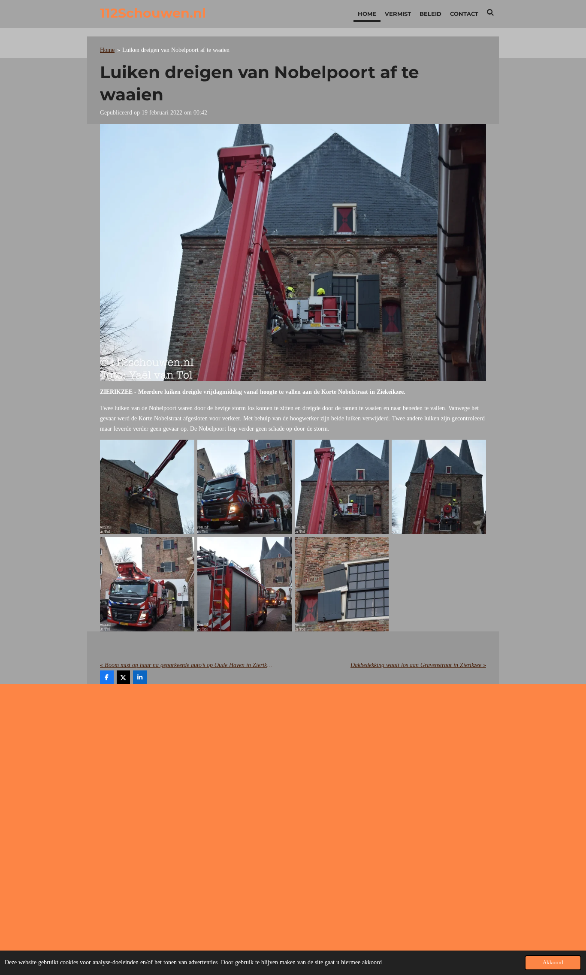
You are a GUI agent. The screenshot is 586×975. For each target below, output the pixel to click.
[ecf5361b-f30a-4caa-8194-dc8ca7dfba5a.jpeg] (244, 584)
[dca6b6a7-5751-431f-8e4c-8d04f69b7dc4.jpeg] (244, 487)
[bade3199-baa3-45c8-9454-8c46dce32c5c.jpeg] (341, 584)
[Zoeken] (491, 12)
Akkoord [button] (553, 963)
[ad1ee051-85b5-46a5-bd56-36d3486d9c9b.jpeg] (147, 584)
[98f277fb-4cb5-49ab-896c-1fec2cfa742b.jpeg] (341, 487)
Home (107, 50)
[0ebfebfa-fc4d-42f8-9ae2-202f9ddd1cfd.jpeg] (147, 487)
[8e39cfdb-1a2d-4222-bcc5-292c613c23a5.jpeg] (439, 487)
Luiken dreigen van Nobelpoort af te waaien (176, 50)
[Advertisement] (293, 759)
